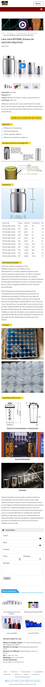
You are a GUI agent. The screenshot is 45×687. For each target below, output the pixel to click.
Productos (10, 33)
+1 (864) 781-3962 (12, 655)
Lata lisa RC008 (12, 633)
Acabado (22, 490)
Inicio (3, 33)
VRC (18, 680)
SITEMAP (30, 680)
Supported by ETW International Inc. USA (22, 684)
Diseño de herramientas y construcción (22, 428)
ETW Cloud (10, 680)
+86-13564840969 (18, 657)
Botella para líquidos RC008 (33, 612)
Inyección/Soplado (22, 459)
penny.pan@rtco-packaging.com (13, 662)
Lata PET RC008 (33, 633)
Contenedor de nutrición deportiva (26, 33)
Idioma (38, 3)
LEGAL (38, 680)
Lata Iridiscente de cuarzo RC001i (11, 613)
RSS (23, 680)
